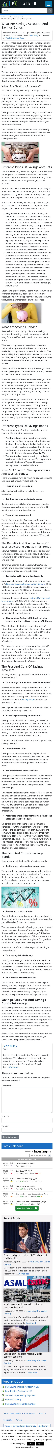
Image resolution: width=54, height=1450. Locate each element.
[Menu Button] (48, 4)
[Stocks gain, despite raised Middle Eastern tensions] (27, 1339)
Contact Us (7, 1420)
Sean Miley (34, 35)
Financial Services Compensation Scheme (25, 584)
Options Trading (13, 1399)
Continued (14, 1067)
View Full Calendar (26, 1208)
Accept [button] (31, 1443)
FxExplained (19, 4)
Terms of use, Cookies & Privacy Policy (19, 1413)
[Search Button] (49, 10)
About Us (42, 1413)
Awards (19, 1420)
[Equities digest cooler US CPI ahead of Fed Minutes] (27, 1237)
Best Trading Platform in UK (18, 1391)
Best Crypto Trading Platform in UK (22, 1386)
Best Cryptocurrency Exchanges (20, 1403)
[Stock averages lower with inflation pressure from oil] (27, 1289)
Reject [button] (40, 1443)
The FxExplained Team (15, 38)
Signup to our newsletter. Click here (19, 1426)
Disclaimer (43, 1426)
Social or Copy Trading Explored (20, 1395)
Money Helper (28, 699)
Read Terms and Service (27, 1447)
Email (5, 1126)
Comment (7, 1085)
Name (5, 1116)
